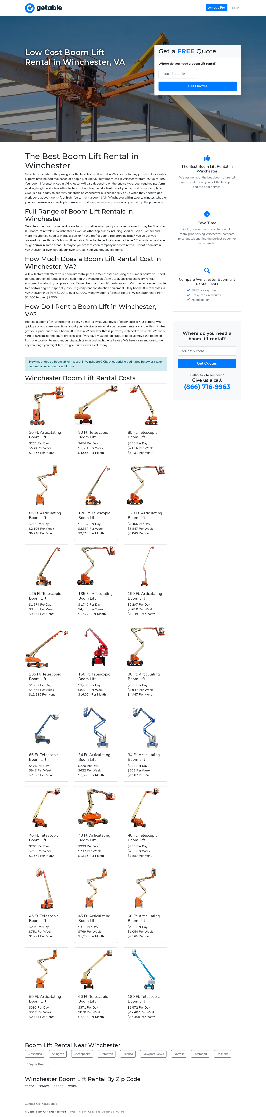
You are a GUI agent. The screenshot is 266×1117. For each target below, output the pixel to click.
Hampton (106, 1054)
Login (236, 8)
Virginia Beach (36, 1064)
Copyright (94, 1111)
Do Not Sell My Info (113, 1111)
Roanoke (223, 1054)
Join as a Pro (216, 7)
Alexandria (34, 1054)
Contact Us (32, 1104)
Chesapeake (82, 1054)
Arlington (58, 1054)
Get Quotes (198, 86)
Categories (49, 1104)
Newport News (153, 1054)
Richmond (200, 1054)
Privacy (82, 1111)
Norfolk (179, 1054)
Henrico (128, 1054)
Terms (71, 1111)
